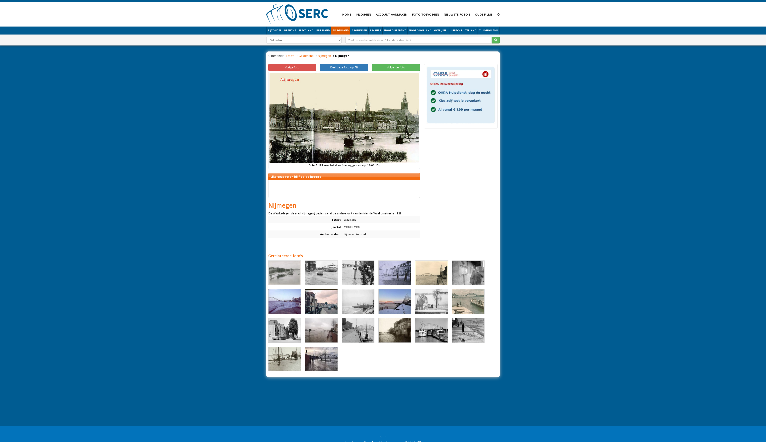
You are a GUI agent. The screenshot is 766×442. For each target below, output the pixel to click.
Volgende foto (396, 67)
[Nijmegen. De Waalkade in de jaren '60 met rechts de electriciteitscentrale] (431, 272)
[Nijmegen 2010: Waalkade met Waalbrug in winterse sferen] (394, 301)
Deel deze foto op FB (344, 67)
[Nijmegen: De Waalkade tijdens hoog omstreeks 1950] (394, 330)
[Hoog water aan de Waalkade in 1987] (431, 330)
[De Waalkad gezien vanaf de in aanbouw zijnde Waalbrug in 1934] (284, 272)
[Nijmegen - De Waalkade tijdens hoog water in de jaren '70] (358, 272)
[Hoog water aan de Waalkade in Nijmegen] (321, 330)
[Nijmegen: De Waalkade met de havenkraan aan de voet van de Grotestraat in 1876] (394, 272)
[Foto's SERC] (297, 13)
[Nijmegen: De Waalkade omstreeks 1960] (321, 301)
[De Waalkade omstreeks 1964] (431, 301)
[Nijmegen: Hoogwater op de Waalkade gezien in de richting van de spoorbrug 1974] (321, 272)
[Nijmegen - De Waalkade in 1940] (468, 301)
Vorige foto (292, 67)
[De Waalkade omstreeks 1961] (284, 330)
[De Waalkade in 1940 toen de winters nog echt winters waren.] (468, 330)
